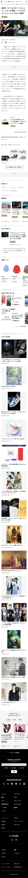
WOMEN (14, 768)
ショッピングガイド (5, 863)
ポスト (15, 797)
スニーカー (13, 56)
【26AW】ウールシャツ (16, 279)
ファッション (12, 4)
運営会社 (3, 827)
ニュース (5, 1)
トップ (2, 4)
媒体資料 (3, 824)
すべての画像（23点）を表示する (14, 167)
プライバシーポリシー (19, 821)
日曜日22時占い (5, 804)
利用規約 (16, 818)
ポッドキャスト (17, 804)
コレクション (17, 793)
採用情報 (3, 821)
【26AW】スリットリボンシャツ (6, 279)
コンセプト (16, 853)
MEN (6, 768)
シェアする (13, 42)
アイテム (3, 853)
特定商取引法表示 (18, 867)
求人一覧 (12, 293)
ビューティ (12, 1)
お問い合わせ (17, 824)
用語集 (15, 807)
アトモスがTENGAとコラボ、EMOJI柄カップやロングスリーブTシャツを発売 (18, 121)
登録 (14, 771)
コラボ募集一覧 (6, 310)
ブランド (3, 849)
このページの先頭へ (15, 752)
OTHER (22, 768)
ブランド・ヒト (22, 1)
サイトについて (4, 818)
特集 (9, 1)
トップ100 (3, 807)
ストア (17, 1)
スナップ (3, 811)
